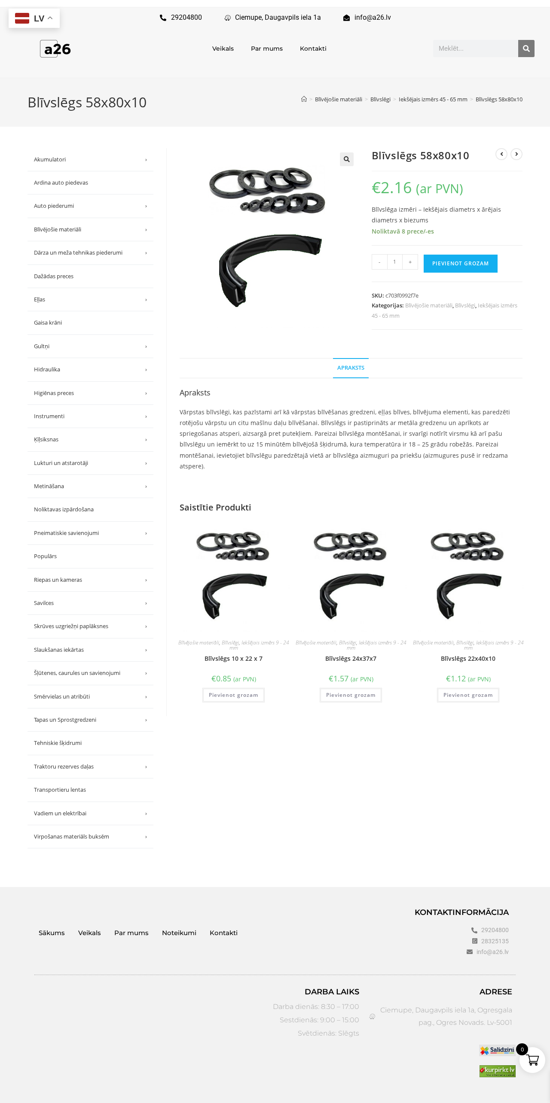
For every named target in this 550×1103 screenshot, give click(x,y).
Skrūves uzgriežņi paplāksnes (90, 626)
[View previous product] (501, 154)
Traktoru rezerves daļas (90, 766)
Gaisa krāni (48, 322)
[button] (347, 159)
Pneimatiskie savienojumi (90, 533)
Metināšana (90, 486)
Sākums (52, 933)
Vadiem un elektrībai (90, 813)
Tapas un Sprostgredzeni (90, 719)
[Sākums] (304, 99)
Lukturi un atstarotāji (90, 463)
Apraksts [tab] (350, 367)
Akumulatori (90, 159)
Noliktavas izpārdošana (64, 509)
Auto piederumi (90, 206)
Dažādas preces (53, 276)
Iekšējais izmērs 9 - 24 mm (259, 645)
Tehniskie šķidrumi (58, 743)
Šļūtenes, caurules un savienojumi (90, 673)
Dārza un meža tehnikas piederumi (90, 252)
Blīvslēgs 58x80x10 (499, 99)
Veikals (223, 48)
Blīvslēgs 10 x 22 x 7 (234, 658)
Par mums (267, 48)
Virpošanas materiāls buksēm (90, 836)
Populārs (45, 556)
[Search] (526, 48)
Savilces (90, 603)
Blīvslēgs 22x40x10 (468, 658)
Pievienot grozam (460, 263)
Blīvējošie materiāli (428, 305)
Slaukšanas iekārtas (90, 649)
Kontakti (313, 48)
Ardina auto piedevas (61, 182)
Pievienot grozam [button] (233, 695)
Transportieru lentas (60, 789)
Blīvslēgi (465, 305)
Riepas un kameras (90, 579)
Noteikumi (179, 933)
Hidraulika (90, 369)
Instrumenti (90, 416)
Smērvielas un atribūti (90, 696)
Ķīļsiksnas (90, 439)
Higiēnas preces (90, 393)
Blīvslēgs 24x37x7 (350, 658)
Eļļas (90, 299)
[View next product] (516, 154)
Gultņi (90, 346)
